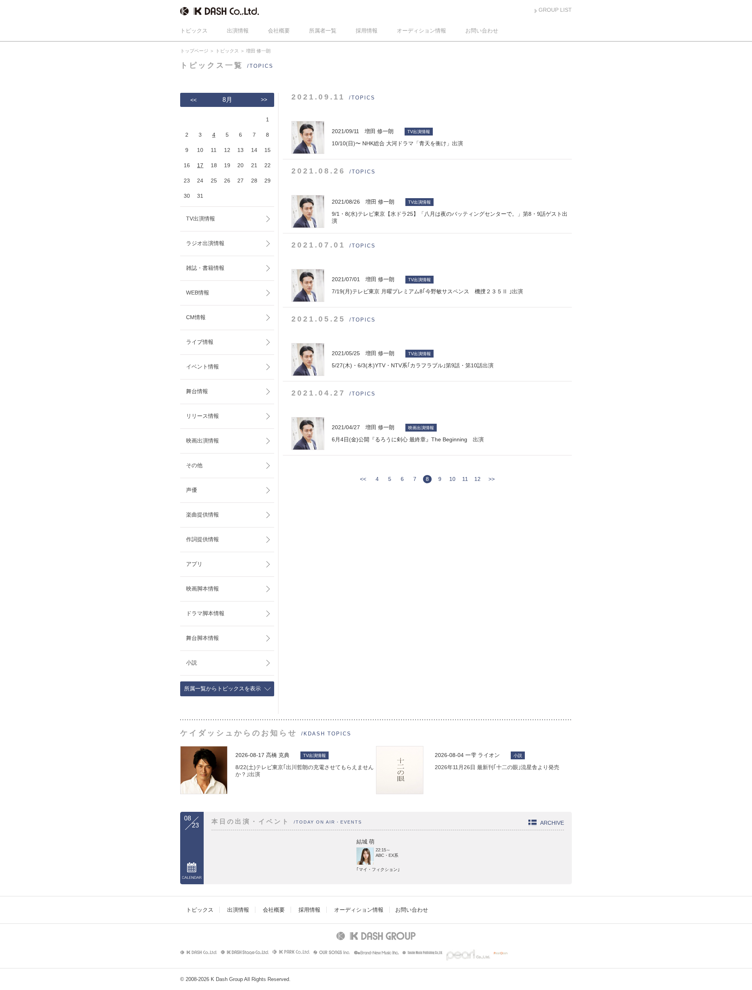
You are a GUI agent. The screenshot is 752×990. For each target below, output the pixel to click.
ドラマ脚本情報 (205, 613)
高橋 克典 (277, 755)
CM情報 (196, 317)
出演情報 (238, 30)
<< (363, 479)
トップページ (194, 51)
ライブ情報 (199, 342)
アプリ (194, 564)
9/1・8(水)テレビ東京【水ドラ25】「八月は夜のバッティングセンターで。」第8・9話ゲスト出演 (450, 211)
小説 (191, 662)
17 (200, 165)
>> (491, 479)
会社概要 (279, 30)
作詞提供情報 (202, 539)
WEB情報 (197, 292)
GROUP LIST (555, 10)
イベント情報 (202, 366)
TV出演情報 (200, 218)
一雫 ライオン (482, 755)
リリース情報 (202, 416)
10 (452, 479)
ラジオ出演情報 (205, 243)
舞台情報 (197, 391)
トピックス (194, 30)
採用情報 (367, 30)
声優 (191, 490)
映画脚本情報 (202, 588)
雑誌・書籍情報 (205, 268)
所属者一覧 (322, 30)
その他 (194, 465)
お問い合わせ (481, 30)
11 (465, 479)
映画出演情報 (202, 440)
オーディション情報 (421, 30)
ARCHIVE (552, 823)
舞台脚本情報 (202, 638)
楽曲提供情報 (202, 514)
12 (477, 479)
